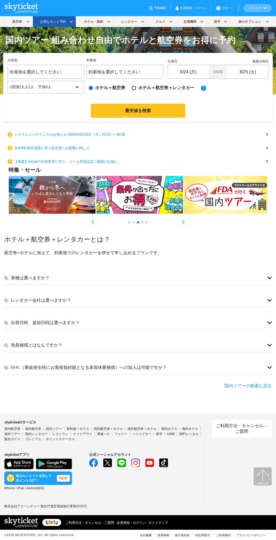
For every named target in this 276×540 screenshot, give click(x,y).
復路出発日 (260, 61)
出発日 (172, 61)
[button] (46, 87)
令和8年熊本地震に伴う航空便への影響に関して (52, 148)
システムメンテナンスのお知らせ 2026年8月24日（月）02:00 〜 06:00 (69, 135)
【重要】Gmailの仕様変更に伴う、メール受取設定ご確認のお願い (66, 161)
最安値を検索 (138, 110)
